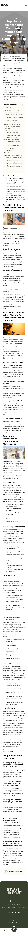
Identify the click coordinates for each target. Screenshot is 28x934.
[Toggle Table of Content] (22, 104)
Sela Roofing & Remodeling (13, 145)
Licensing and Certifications (13, 135)
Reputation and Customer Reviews (15, 133)
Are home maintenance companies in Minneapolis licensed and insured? (15, 158)
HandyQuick (10, 150)
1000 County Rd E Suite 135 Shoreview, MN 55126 (15, 907)
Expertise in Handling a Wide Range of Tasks (15, 118)
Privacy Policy (12, 922)
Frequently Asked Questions (13, 155)
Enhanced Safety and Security (14, 122)
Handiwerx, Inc (10, 147)
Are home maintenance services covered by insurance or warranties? (15, 170)
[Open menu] (26, 5)
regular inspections (19, 234)
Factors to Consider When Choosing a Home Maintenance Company (14, 126)
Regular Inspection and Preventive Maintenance (14, 115)
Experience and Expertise (12, 130)
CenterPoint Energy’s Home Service (15, 148)
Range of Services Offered (13, 132)
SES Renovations (11, 143)
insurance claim (7, 853)
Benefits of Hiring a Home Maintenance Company (12, 111)
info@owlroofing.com (15, 904)
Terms (17, 922)
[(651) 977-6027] (14, 929)
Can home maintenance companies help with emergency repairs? (15, 161)
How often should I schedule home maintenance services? (15, 167)
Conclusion (8, 152)
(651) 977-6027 (15, 900)
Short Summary (11, 107)
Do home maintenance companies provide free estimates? (14, 164)
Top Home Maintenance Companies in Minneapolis (12, 140)
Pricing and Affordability (12, 137)
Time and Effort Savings (12, 120)
